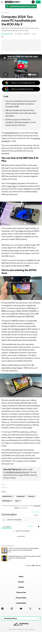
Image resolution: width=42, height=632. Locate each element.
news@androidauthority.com (17, 472)
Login (38, 2)
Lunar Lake (11, 186)
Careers (21, 587)
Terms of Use (21, 592)
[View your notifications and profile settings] (39, 526)
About (21, 576)
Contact (21, 582)
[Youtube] (21, 609)
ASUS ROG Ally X (12, 133)
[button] (21, 2)
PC (7, 487)
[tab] (6, 526)
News (3, 485)
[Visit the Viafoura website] (36, 565)
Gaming (3, 487)
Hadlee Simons (8, 34)
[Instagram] (12, 609)
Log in (32, 511)
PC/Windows (7, 500)
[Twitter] (30, 609)
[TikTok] (40, 609)
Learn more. (35, 9)
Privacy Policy (21, 598)
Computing (5, 12)
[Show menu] (2, 2)
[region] (21, 539)
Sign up (37, 511)
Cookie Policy (21, 603)
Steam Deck (20, 329)
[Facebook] (2, 609)
